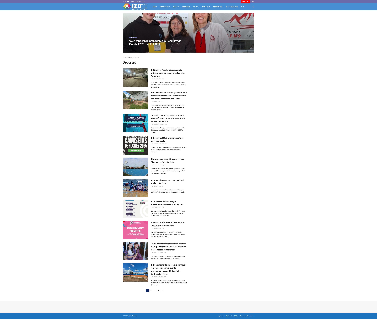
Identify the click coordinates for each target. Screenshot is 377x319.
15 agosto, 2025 (157, 165)
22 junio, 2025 (157, 186)
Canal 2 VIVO (245, 1)
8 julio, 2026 (134, 48)
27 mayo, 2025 (157, 207)
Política (196, 7)
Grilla (253, 1)
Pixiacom (134, 316)
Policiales (206, 7)
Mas (242, 7)
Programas (217, 7)
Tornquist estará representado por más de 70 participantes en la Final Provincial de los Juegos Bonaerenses (168, 246)
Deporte (176, 7)
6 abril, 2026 (156, 101)
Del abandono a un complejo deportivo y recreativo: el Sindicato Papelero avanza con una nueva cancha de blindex (169, 95)
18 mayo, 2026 (157, 79)
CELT (128, 316)
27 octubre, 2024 (158, 252)
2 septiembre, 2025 (158, 144)
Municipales (165, 7)
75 (158, 290)
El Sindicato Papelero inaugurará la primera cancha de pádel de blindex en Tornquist (168, 73)
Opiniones (186, 7)
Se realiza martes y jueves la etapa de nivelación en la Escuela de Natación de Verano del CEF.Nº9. (168, 118)
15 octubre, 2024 (158, 277)
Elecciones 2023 (232, 7)
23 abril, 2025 (157, 228)
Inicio (155, 7)
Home (124, 57)
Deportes (133, 37)
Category (130, 57)
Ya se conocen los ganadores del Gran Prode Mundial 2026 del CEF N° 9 (155, 42)
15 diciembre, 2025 (158, 124)
